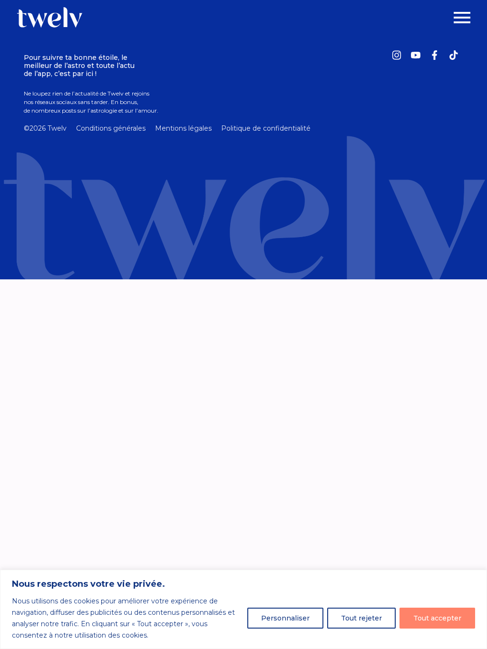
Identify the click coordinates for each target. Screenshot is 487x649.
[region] (243, 609)
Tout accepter (437, 618)
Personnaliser (285, 618)
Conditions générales (111, 128)
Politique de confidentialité (266, 128)
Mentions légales (183, 128)
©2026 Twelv (45, 128)
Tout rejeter (361, 618)
